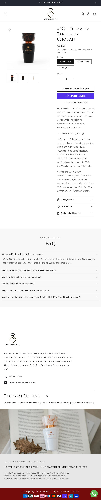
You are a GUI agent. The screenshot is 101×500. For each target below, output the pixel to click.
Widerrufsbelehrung (59, 402)
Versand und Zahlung (83, 402)
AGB (45, 402)
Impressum (10, 402)
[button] (5, 14)
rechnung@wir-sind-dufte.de (22, 382)
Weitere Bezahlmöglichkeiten (76, 102)
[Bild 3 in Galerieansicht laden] (34, 78)
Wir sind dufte (41, 491)
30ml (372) (83, 62)
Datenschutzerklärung (29, 402)
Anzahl (60, 73)
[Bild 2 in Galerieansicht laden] (23, 78)
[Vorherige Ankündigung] (5, 3)
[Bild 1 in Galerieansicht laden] (12, 78)
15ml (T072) (66, 67)
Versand (72, 49)
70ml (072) (65, 62)
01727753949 (15, 376)
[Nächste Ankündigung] (96, 3)
